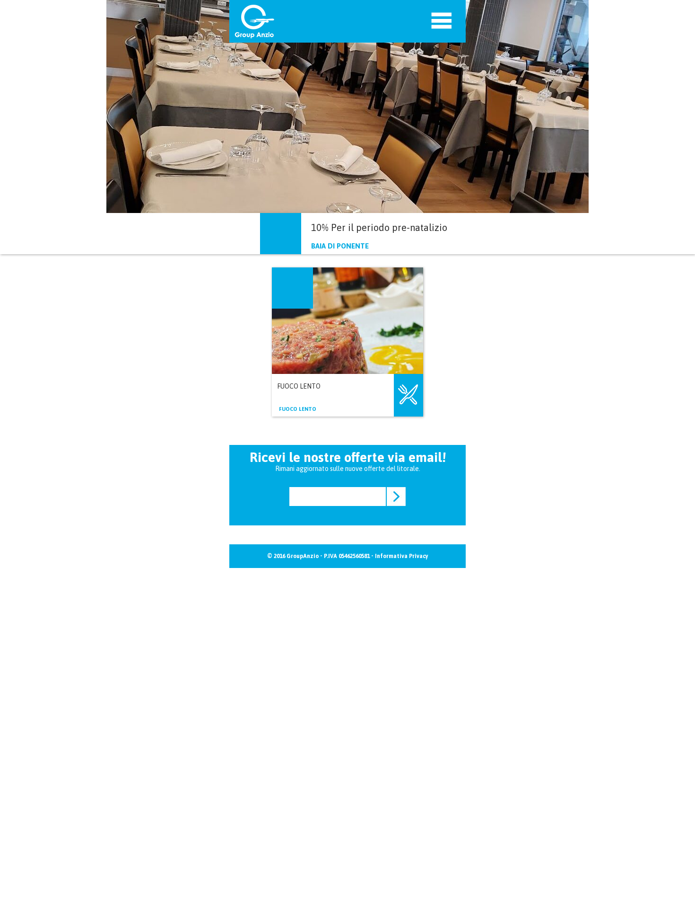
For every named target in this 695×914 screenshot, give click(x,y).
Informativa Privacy (401, 556)
